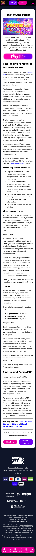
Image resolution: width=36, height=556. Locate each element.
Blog (31, 471)
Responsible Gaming (15, 468)
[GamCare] (9, 494)
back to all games (26, 442)
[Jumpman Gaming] (18, 463)
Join (22, 3)
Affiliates (18, 473)
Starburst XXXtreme (11, 424)
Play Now (10, 442)
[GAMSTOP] (26, 494)
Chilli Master (16, 426)
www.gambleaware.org (16, 517)
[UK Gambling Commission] (12, 501)
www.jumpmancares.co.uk (18, 519)
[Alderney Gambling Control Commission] (18, 506)
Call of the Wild (25, 421)
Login (13, 2)
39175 (15, 530)
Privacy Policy (23, 471)
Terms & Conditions (10, 471)
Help (26, 468)
